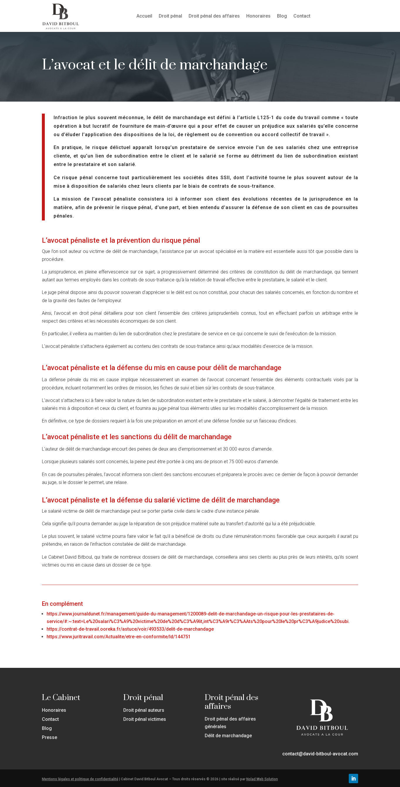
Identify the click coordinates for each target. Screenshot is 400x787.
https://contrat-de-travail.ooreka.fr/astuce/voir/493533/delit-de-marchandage (130, 629)
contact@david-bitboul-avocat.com (320, 754)
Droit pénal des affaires (214, 16)
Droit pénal (170, 16)
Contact (301, 16)
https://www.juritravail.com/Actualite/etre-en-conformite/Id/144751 (119, 636)
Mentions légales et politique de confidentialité (80, 779)
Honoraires (258, 16)
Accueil (144, 16)
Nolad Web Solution (262, 779)
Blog (282, 16)
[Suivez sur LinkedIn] (353, 778)
